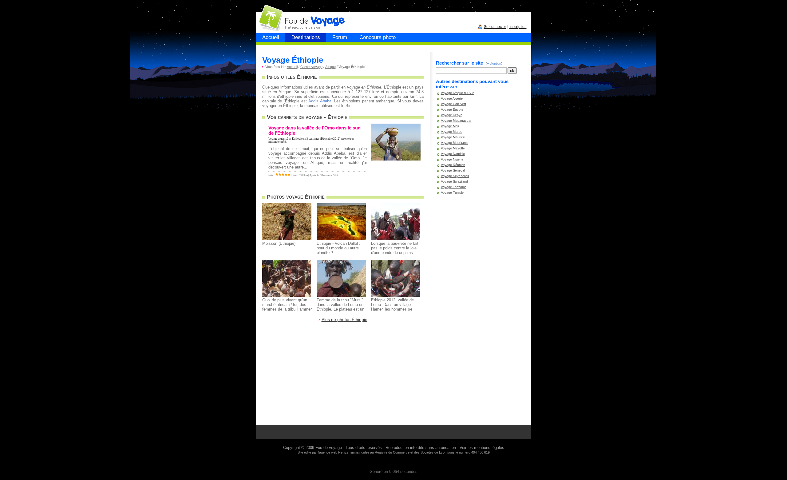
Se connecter (495, 27)
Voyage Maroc (451, 131)
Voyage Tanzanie (453, 187)
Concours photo (377, 37)
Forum (339, 37)
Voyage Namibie (453, 154)
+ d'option (494, 63)
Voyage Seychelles (455, 176)
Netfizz (343, 452)
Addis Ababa (319, 101)
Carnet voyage (311, 67)
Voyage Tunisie (452, 192)
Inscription (518, 27)
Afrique (330, 67)
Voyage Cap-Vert (453, 104)
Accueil (270, 37)
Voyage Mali (450, 126)
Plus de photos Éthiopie (344, 319)
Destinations (305, 37)
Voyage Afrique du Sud (457, 93)
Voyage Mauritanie (454, 143)
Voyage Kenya (451, 115)
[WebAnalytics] (393, 462)
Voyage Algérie (452, 98)
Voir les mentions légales (482, 447)
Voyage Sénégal (453, 170)
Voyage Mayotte (453, 148)
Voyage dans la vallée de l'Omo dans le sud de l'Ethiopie (314, 130)
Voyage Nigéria (452, 159)
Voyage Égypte (452, 109)
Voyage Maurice (453, 137)
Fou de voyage (328, 447)
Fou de (279, 15)
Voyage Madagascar (456, 120)
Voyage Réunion (453, 165)
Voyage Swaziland (454, 181)
